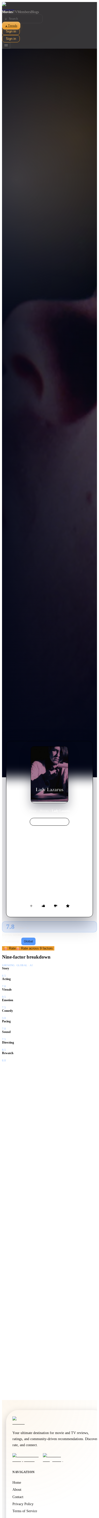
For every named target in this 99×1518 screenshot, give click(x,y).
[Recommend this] (43, 906)
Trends (11, 25)
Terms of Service (24, 1511)
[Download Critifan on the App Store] (26, 1457)
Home (33, 811)
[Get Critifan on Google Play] (56, 1457)
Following (12, 941)
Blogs (35, 12)
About (16, 1490)
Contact (17, 1497)
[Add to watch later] (31, 906)
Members (24, 12)
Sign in (11, 31)
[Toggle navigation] (6, 45)
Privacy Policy (23, 1504)
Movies (7, 12)
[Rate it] (68, 906)
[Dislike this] (56, 906)
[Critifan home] (49, 6)
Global (28, 941)
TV (15, 12)
